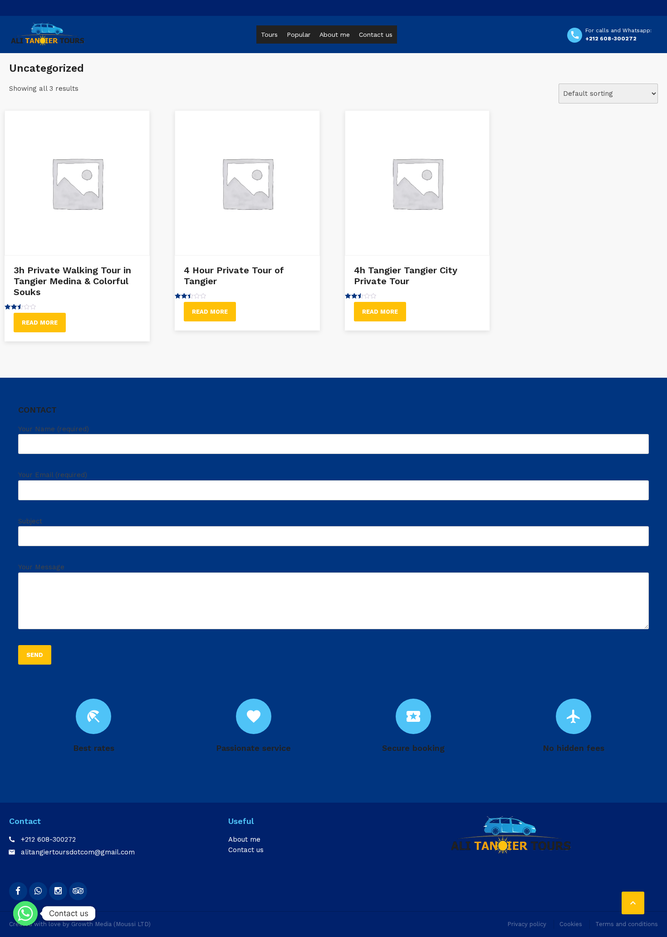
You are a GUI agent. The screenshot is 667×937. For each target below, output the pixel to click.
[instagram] (58, 891)
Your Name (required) (53, 429)
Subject (30, 521)
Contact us (375, 34)
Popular (298, 34)
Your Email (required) (52, 475)
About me (334, 34)
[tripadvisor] (78, 891)
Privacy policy (526, 924)
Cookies (570, 924)
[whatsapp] (38, 891)
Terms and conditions (626, 924)
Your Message (41, 567)
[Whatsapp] (25, 913)
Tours (269, 34)
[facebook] (18, 891)
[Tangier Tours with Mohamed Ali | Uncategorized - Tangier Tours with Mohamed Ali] (47, 34)
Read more (40, 322)
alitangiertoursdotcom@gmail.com (78, 852)
